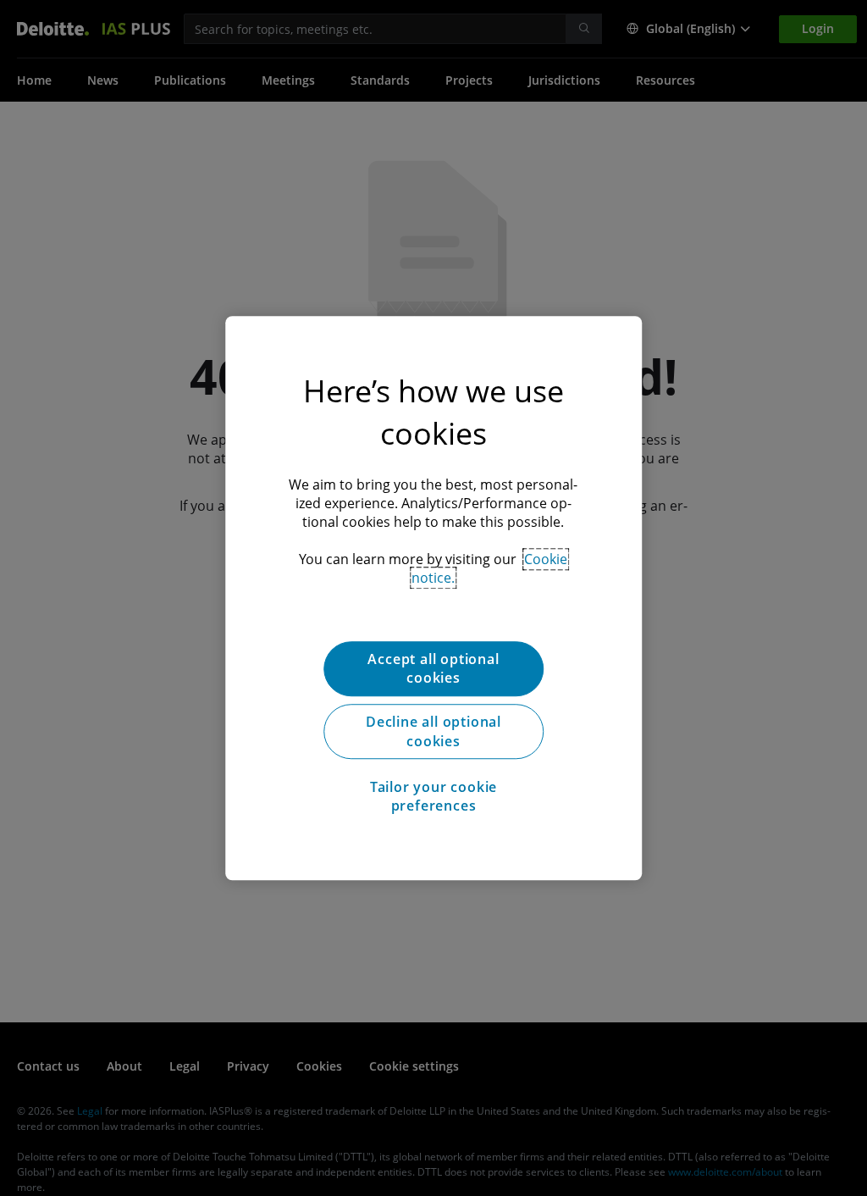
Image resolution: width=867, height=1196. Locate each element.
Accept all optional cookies (433, 668)
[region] (433, 598)
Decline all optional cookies (433, 731)
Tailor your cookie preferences (433, 796)
